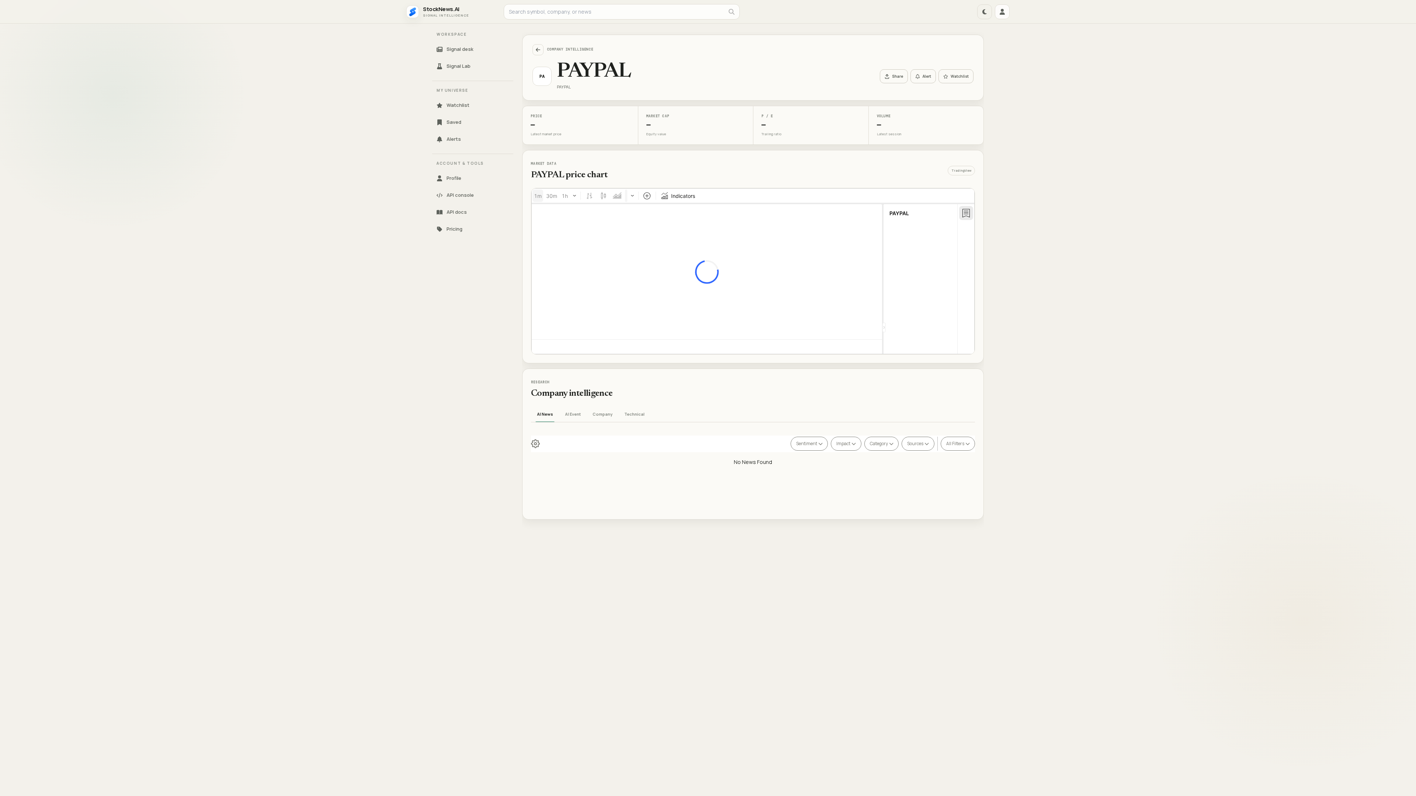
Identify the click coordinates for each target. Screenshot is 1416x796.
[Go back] (538, 49)
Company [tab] (602, 414)
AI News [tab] (545, 414)
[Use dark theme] (984, 11)
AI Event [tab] (573, 414)
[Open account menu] (1002, 11)
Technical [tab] (634, 414)
